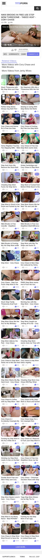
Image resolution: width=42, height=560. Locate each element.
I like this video (12, 50)
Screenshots (14, 54)
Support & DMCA (8, 557)
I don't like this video (15, 50)
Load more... (21, 547)
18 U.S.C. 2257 (34, 557)
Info (5, 54)
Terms (22, 557)
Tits (21, 3)
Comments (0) (33, 54)
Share (23, 54)
